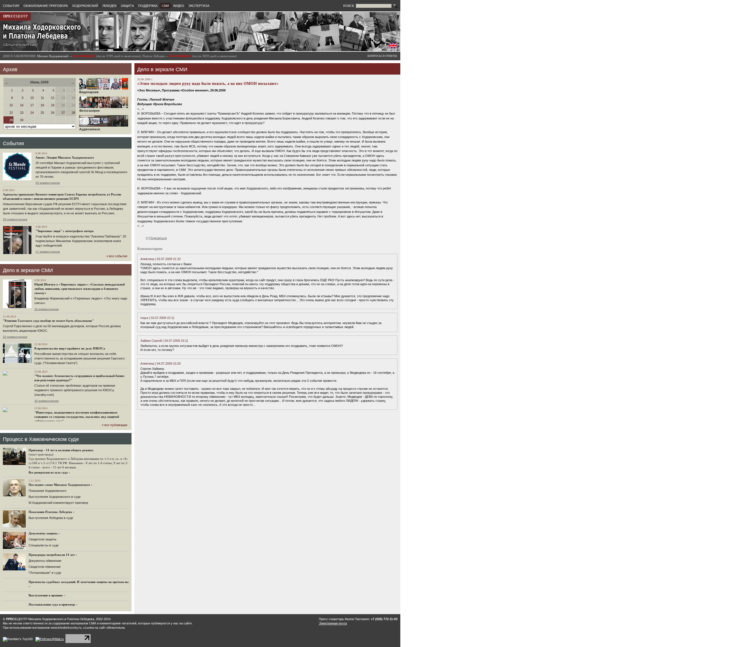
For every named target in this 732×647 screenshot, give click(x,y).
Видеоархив (89, 92)
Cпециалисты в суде (44, 545)
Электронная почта (333, 623)
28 (73, 112)
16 (21, 105)
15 (11, 105)
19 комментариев (46, 309)
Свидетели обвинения (45, 566)
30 (21, 120)
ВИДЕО (178, 5)
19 (52, 105)
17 (32, 105)
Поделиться (158, 238)
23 (21, 112)
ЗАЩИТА (127, 5)
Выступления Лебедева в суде (51, 518)
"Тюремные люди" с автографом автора (64, 231)
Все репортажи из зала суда (48, 472)
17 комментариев (47, 251)
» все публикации (114, 425)
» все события (116, 256)
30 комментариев (46, 400)
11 (42, 97)
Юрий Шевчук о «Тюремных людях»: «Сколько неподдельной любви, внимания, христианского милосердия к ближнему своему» (79, 289)
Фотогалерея (89, 110)
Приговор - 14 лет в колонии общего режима (61, 450)
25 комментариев (47, 182)
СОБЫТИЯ (11, 5)
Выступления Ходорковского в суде (55, 496)
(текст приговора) (41, 454)
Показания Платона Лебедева (50, 512)
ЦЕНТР (15, 16)
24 (32, 112)
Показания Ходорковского (47, 490)
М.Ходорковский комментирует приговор (58, 502)
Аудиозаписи (89, 129)
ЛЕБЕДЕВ (109, 5)
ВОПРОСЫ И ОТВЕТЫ (382, 55)
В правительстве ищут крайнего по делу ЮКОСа (69, 348)
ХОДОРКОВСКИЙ (85, 5)
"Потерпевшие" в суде (45, 572)
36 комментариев (15, 219)
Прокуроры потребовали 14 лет (52, 554)
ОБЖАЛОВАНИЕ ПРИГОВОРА (45, 5)
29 (11, 120)
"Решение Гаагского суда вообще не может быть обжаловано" (48, 320)
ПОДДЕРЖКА (148, 5)
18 (42, 105)
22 (11, 112)
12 (52, 97)
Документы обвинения (45, 560)
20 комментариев (15, 336)
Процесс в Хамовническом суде (41, 439)
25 (42, 112)
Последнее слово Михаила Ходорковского (59, 484)
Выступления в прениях (46, 595)
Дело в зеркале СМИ (28, 270)
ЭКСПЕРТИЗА (198, 5)
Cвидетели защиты (42, 539)
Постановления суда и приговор (52, 604)
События (13, 143)
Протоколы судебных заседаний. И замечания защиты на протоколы (79, 582)
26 (52, 112)
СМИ (165, 5)
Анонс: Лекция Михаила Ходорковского (64, 157)
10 (32, 97)
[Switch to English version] (393, 47)
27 (63, 112)
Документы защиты (43, 533)
